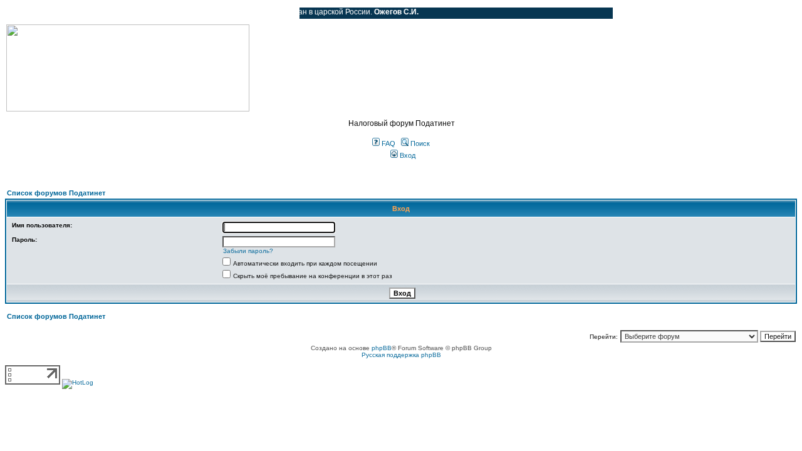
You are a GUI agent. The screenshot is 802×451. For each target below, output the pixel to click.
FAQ (387, 143)
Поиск (419, 143)
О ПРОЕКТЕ (85, 13)
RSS (281, 13)
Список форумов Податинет (56, 193)
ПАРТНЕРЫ (183, 13)
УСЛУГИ (134, 13)
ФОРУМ (34, 13)
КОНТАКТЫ (238, 13)
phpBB (382, 348)
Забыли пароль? (248, 250)
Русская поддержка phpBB (401, 354)
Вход (406, 155)
